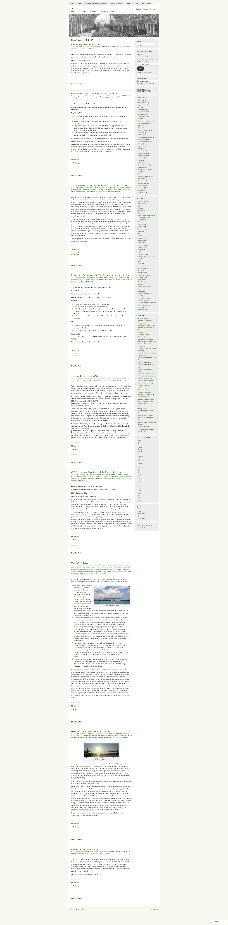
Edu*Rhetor (141, 236)
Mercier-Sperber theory (78, 191)
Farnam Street (142, 240)
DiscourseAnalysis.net (144, 229)
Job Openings (142, 155)
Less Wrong (141, 249)
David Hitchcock (122, 567)
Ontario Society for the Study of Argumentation (98, 571)
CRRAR (126, 46)
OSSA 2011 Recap (79, 562)
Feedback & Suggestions (145, 137)
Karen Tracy (112, 569)
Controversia (141, 337)
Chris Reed (111, 851)
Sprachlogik (141, 291)
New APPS (141, 263)
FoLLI (139, 468)
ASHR (139, 454)
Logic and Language (144, 254)
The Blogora (141, 295)
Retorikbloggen (142, 282)
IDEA (139, 474)
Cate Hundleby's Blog (144, 217)
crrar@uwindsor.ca (96, 342)
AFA (139, 442)
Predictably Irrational (144, 275)
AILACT (140, 444)
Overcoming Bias (143, 268)
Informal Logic (98, 96)
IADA (139, 472)
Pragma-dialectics (143, 165)
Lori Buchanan (117, 189)
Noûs (139, 387)
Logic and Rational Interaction (146, 256)
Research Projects (143, 169)
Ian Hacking (109, 189)
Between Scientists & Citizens (146, 215)
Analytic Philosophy (143, 201)
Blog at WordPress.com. (76, 909)
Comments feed (142, 516)
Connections (89, 96)
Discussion (89, 46)
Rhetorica (140, 284)
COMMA (140, 461)
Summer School (112, 96)
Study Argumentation (143, 4)
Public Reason (142, 279)
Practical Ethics (142, 272)
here (81, 641)
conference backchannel (122, 733)
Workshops (141, 192)
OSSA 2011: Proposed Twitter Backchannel (91, 731)
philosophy (122, 476)
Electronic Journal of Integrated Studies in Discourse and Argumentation (147, 344)
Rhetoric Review (142, 408)
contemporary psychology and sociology (116, 474)
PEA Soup (141, 270)
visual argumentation (88, 98)
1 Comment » (124, 737)
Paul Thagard (128, 571)
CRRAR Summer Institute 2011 (86, 849)
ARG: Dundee (142, 203)
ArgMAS (140, 451)
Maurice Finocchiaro (123, 569)
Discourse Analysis (99, 565)
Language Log (142, 247)
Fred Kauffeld (95, 569)
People (128, 4)
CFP (78, 474)
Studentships (141, 181)
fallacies (79, 735)
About (80, 4)
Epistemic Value (142, 238)
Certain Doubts (142, 219)
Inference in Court (143, 245)
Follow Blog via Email (144, 52)
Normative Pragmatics (77, 571)
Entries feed (141, 513)
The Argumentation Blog (145, 293)
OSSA (139, 493)
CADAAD (140, 456)
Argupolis (140, 208)
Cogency (140, 332)
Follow (140, 68)
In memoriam (141, 151)
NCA (139, 488)
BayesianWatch (142, 213)
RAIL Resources (116, 4)
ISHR (139, 479)
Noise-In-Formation (143, 266)
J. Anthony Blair (81, 380)
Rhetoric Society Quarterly (145, 410)
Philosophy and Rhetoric (145, 392)
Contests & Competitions (145, 121)
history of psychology (88, 476)
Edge (139, 233)
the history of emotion (77, 478)
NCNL (139, 491)
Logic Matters (142, 259)
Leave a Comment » (88, 48)
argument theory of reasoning (113, 187)
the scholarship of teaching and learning (95, 478)
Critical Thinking (142, 123)
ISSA (139, 481)
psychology (129, 476)
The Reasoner (142, 431)
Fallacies (140, 135)
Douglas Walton (91, 189)
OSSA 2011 (115, 571)
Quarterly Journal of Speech (146, 399)
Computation (141, 114)
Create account (142, 509)
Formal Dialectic (86, 735)
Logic (139, 160)
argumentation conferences (95, 567)
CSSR (139, 465)
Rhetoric (105, 96)
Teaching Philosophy (144, 426)
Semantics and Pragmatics (145, 415)
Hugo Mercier (101, 189)
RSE (139, 500)
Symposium (107, 277)
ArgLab (140, 449)
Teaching (140, 188)
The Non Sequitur (143, 300)
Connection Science (143, 334)
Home (72, 4)
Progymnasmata (142, 277)
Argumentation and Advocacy (146, 325)
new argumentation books (93, 380)
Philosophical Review (144, 390)
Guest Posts (141, 146)
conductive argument (122, 378)
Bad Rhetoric (141, 210)
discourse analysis (85, 569)
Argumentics (141, 206)
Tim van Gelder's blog (144, 305)
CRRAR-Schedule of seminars (81, 60)
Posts (146, 9)
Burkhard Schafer (76, 189)
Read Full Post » (76, 84)
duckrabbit (141, 231)
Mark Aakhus (126, 189)
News (123, 565)
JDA (139, 484)
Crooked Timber (142, 226)
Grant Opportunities (143, 141)
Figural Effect (141, 242)
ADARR (140, 440)
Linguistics (141, 158)
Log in (139, 511)
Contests (140, 118)
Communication (142, 111)
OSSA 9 (121, 571)
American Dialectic (143, 318)
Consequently (142, 224)
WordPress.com (142, 307)
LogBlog (140, 252)
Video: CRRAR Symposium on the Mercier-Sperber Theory (99, 185)
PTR (139, 495)
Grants (140, 144)
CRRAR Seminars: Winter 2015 (86, 44)
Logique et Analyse (143, 385)
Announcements (81, 277)
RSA (139, 498)
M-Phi (139, 261)
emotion (79, 476)
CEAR (139, 458)
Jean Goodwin (104, 569)
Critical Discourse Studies (145, 339)
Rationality (141, 167)
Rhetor (140, 406)
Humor (140, 148)
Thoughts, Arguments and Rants (147, 302)
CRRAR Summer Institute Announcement (84, 874)
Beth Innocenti (108, 567)
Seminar (140, 174)
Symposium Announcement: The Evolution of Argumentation (100, 275)
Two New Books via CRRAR (84, 375)
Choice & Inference (143, 222)
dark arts (140, 125)
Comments (155, 9)
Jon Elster (106, 476)
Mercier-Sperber (125, 279)
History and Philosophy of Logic (147, 353)
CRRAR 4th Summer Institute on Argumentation (94, 93)
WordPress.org (142, 309)
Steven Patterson (90, 191)
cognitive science (143, 109)
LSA (139, 486)
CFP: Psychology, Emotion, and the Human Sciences (96, 472)
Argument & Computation (145, 320)
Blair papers (112, 378)
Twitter (95, 737)
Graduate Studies (143, 139)
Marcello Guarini (81, 853)
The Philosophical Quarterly (146, 429)
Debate (140, 128)
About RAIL (141, 100)
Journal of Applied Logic (144, 362)
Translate (151, 83)
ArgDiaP (140, 447)
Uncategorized (142, 190)
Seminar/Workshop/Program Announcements (106, 46)
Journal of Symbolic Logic (145, 378)
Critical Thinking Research (96, 4)
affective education (89, 474)
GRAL (139, 470)
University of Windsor (114, 478)
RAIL (73, 9)
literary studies (114, 476)
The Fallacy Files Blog (144, 298)
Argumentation (81, 46)
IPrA (139, 477)
